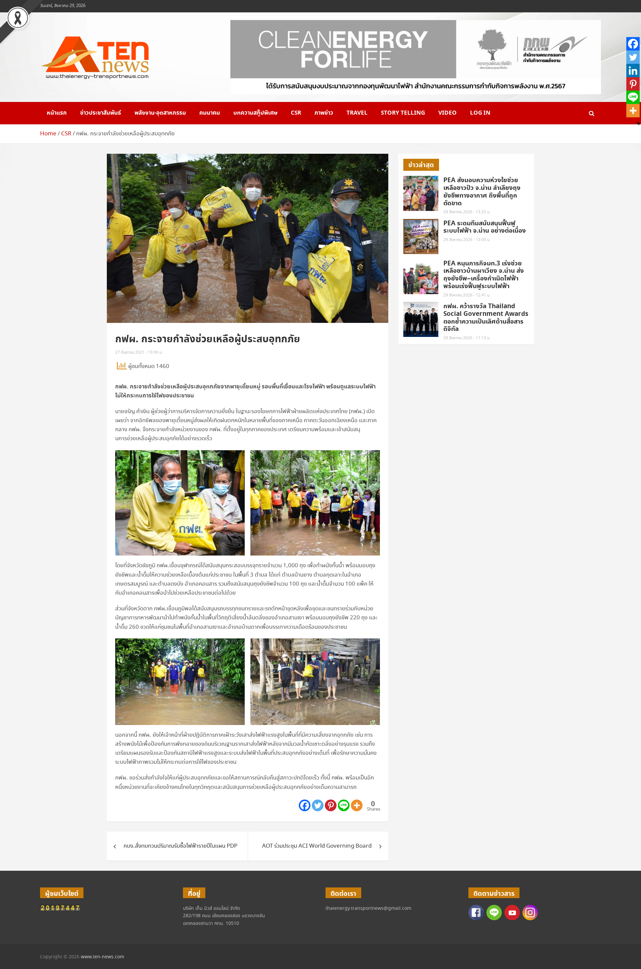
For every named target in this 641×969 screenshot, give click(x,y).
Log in (480, 113)
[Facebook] (304, 805)
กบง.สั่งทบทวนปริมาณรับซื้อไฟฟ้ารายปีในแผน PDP (180, 846)
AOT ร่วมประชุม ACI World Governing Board (317, 846)
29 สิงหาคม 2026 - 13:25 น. (466, 212)
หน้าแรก (57, 113)
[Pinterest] (331, 805)
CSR (296, 113)
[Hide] (638, 123)
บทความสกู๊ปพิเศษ (255, 113)
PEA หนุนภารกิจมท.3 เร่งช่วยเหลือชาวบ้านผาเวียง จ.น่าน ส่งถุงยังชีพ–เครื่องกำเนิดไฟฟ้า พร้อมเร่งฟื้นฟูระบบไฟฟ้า (483, 275)
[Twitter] (318, 805)
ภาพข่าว (323, 113)
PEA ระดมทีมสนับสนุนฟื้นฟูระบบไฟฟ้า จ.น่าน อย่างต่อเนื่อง (484, 227)
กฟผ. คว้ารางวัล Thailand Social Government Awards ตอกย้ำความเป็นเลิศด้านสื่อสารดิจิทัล (485, 317)
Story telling (403, 113)
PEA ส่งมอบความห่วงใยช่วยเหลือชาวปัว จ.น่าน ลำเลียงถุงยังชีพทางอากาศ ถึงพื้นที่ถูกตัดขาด (481, 191)
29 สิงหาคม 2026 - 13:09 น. (466, 240)
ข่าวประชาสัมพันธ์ (100, 113)
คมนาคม (209, 113)
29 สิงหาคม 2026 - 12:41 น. (466, 295)
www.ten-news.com (102, 957)
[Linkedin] (633, 70)
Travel (357, 113)
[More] (357, 805)
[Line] (344, 805)
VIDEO (447, 113)
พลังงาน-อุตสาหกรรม (160, 113)
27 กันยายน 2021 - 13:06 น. (139, 352)
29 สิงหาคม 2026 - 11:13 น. (466, 338)
